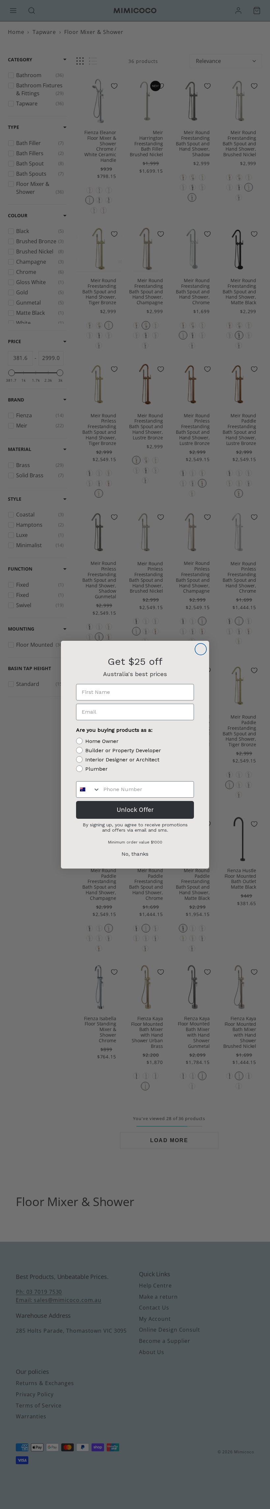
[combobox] (88, 789)
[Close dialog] (200, 649)
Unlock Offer (135, 810)
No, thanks (135, 854)
